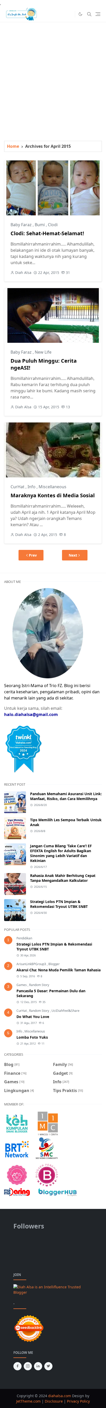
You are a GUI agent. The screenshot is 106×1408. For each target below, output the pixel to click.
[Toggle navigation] (98, 14)
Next (73, 555)
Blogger (54, 964)
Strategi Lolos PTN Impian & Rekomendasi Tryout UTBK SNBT (59, 904)
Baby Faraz (22, 224)
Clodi (53, 224)
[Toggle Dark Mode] (80, 14)
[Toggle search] (89, 14)
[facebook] (17, 1366)
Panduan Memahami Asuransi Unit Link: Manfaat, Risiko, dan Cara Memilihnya (66, 796)
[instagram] (28, 1366)
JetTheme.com (28, 1401)
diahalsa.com (60, 1395)
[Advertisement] (53, 75)
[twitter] (48, 1366)
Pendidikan (24, 938)
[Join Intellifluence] (53, 1289)
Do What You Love (32, 1016)
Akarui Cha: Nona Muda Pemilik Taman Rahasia (58, 969)
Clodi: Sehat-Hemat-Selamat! (47, 233)
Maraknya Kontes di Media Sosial (53, 495)
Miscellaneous (52, 487)
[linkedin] (38, 1366)
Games (22, 985)
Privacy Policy (78, 1401)
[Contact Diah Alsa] (47, 633)
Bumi (40, 224)
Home (13, 146)
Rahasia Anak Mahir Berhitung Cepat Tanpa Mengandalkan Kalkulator (62, 878)
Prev (33, 555)
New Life (43, 352)
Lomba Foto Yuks (32, 1037)
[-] (61, 14)
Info (32, 487)
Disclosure (54, 1401)
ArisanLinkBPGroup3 (31, 964)
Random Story (39, 985)
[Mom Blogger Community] (17, 1174)
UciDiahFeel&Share (65, 1010)
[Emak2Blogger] (17, 1123)
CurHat (18, 487)
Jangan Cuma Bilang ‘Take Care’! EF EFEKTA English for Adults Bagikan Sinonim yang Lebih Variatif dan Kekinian (61, 853)
